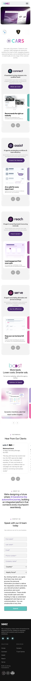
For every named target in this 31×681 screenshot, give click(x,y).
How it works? (15, 234)
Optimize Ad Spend (15, 382)
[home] (6, 3)
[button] (27, 3)
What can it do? (15, 87)
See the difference (16, 309)
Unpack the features (15, 160)
